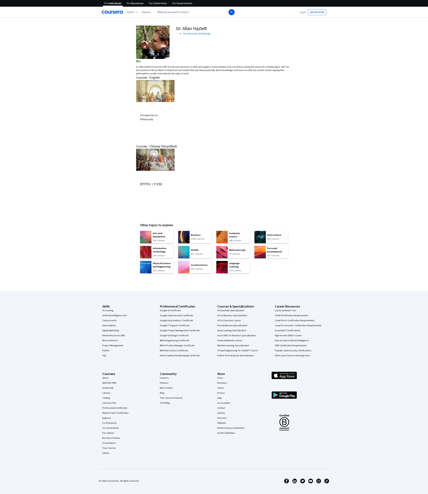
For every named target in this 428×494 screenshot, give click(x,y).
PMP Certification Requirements (291, 345)
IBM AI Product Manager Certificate (177, 345)
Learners (164, 378)
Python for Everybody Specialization (235, 355)
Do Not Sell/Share (226, 433)
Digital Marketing (110, 330)
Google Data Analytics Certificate (176, 320)
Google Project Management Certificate (180, 330)
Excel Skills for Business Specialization (236, 335)
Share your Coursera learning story (292, 355)
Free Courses (109, 448)
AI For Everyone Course (229, 320)
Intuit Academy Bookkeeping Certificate (180, 355)
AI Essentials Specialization (230, 310)
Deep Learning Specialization (231, 330)
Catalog (106, 398)
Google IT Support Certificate (175, 325)
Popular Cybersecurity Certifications (293, 350)
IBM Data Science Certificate (174, 350)
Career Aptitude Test (285, 310)
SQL (104, 355)
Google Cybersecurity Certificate (176, 315)
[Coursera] (112, 12)
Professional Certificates (114, 408)
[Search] (232, 12)
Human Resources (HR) (113, 335)
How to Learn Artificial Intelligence (292, 340)
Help (219, 398)
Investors (222, 383)
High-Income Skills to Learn (288, 335)
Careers (106, 393)
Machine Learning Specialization (233, 345)
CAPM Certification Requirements (291, 315)
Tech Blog (165, 403)
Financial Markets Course (229, 340)
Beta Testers (166, 388)
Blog (162, 393)
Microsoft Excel (109, 340)
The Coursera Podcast (171, 398)
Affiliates (221, 423)
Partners (164, 383)
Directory (222, 418)
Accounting (108, 310)
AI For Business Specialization (232, 315)
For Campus (108, 433)
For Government (110, 428)
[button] (146, 12)
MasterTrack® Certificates (115, 413)
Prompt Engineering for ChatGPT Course (237, 350)
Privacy (221, 393)
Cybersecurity (109, 320)
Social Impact (109, 443)
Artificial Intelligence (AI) (114, 315)
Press (220, 378)
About (105, 378)
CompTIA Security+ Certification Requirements (298, 325)
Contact (221, 408)
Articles (221, 413)
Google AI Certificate (170, 310)
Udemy (105, 453)
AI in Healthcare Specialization (232, 325)
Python (105, 350)
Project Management (112, 345)
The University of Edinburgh (196, 33)
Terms (220, 388)
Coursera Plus (109, 403)
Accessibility (223, 403)
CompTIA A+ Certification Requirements (294, 320)
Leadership (108, 388)
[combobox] (188, 12)
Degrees (106, 418)
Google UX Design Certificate (174, 335)
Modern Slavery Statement (230, 428)
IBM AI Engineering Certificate (174, 340)
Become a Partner (111, 438)
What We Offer (109, 383)
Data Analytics (109, 325)
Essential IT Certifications (287, 330)
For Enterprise (109, 423)
